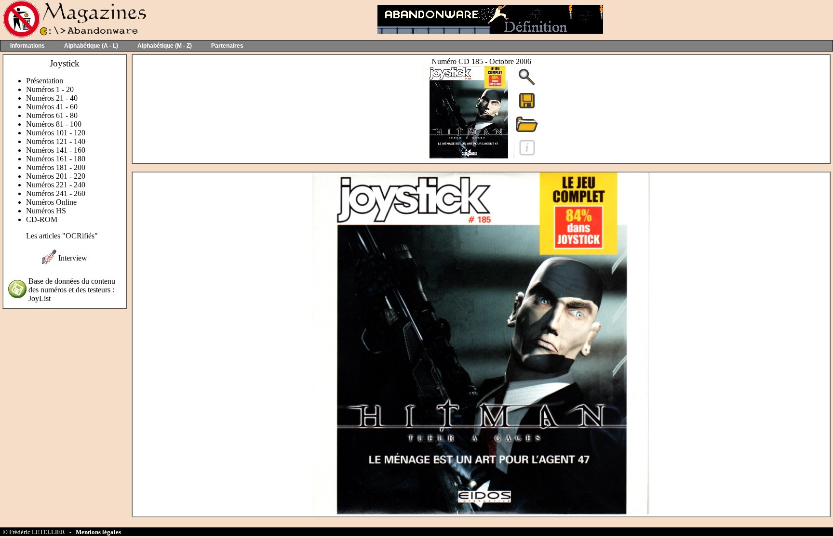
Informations (27, 45)
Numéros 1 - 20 (50, 89)
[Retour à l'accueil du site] (73, 35)
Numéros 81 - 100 (53, 124)
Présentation (44, 81)
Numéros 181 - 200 (55, 167)
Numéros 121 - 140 (55, 141)
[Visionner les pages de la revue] (468, 156)
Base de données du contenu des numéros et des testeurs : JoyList (71, 289)
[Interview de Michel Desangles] (49, 262)
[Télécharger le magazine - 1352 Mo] (527, 108)
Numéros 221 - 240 (55, 185)
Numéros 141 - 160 (55, 150)
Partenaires (227, 45)
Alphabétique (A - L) (91, 45)
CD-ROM (41, 219)
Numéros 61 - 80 (52, 115)
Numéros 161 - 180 (55, 159)
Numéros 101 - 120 (55, 133)
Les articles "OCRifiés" (62, 236)
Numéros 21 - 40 (52, 98)
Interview (72, 258)
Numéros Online (51, 202)
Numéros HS (46, 211)
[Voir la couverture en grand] (527, 84)
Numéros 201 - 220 (55, 176)
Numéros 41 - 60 (52, 107)
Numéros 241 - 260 (55, 193)
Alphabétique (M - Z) (164, 45)
